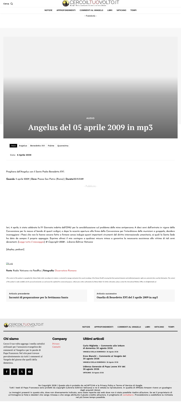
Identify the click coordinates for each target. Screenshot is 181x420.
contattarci (128, 395)
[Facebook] (6, 372)
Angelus (23, 145)
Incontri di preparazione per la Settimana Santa (38, 297)
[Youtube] (29, 372)
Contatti (56, 346)
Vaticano (87, 373)
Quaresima (62, 145)
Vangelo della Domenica (94, 352)
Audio (90, 118)
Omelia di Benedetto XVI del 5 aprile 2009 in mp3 (127, 297)
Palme (51, 145)
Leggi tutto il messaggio (31, 242)
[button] (8, 4)
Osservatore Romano (66, 271)
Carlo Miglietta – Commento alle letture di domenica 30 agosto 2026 (104, 346)
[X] (22, 372)
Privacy (56, 343)
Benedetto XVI (37, 145)
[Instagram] (14, 372)
